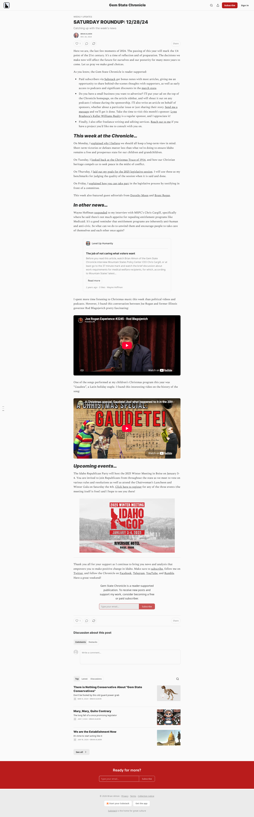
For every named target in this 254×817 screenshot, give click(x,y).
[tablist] (86, 642)
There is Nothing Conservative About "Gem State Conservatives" (107, 689)
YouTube (152, 573)
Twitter (78, 573)
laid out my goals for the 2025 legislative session (122, 172)
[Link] (69, 135)
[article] (127, 695)
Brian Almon (86, 34)
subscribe (157, 569)
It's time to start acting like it (87, 735)
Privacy (124, 796)
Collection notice (146, 796)
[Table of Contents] (3, 408)
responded (100, 213)
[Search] (211, 5)
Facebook (126, 573)
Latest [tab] (85, 679)
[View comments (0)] (87, 43)
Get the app (141, 803)
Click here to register (128, 487)
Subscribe (229, 5)
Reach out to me (161, 122)
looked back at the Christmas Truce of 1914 (118, 160)
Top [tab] (77, 679)
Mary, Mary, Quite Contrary (92, 711)
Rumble (169, 573)
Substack (110, 79)
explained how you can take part (109, 183)
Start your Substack (119, 803)
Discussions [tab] (96, 679)
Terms (133, 796)
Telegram (139, 573)
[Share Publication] (218, 5)
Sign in (245, 5)
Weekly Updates (82, 16)
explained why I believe (105, 143)
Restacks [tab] (93, 642)
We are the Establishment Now (94, 731)
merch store (149, 88)
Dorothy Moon (139, 195)
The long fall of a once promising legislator (95, 715)
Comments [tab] (80, 642)
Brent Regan (162, 195)
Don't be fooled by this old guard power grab (96, 695)
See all (79, 751)
